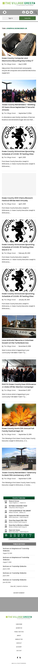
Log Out (19, 650)
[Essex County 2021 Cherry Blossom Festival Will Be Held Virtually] (19, 184)
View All (12, 586)
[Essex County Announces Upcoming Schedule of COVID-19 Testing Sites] (19, 138)
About (19, 635)
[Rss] (31, 12)
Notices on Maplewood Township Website (16, 550)
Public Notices (19, 631)
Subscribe (19, 624)
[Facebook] (27, 12)
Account (19, 647)
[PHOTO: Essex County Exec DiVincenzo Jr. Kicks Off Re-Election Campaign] (19, 370)
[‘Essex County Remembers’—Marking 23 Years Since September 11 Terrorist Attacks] (19, 91)
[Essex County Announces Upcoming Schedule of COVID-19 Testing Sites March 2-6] (19, 231)
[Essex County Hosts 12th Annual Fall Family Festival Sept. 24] (19, 415)
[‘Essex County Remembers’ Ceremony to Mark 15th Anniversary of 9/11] (19, 459)
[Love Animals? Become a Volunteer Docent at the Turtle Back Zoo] (19, 326)
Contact (19, 643)
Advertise (19, 628)
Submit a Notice (22, 586)
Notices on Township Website (14, 566)
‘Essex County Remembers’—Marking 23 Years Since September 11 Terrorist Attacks (18, 107)
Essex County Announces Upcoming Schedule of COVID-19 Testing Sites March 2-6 (18, 247)
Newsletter (19, 639)
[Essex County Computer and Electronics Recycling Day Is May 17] (19, 44)
